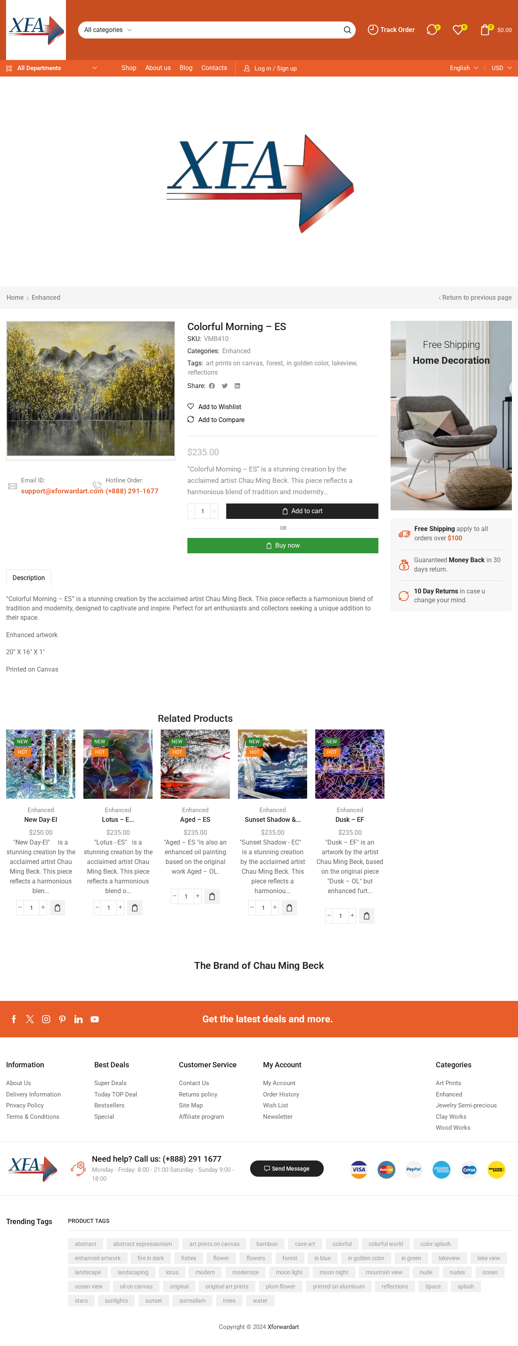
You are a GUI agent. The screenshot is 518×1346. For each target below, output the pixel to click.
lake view (489, 1258)
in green (411, 1258)
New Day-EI (40, 819)
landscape (88, 1272)
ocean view (89, 1286)
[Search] (348, 29)
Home (15, 297)
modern (205, 1272)
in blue (322, 1258)
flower (221, 1258)
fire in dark (151, 1258)
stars (81, 1300)
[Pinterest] (62, 1019)
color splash (435, 1244)
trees (229, 1300)
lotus (172, 1272)
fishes (188, 1258)
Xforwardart (283, 1327)
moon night (334, 1272)
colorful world (386, 1244)
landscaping (133, 1272)
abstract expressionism (142, 1244)
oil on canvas (136, 1286)
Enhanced (46, 297)
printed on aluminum (339, 1286)
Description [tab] (29, 578)
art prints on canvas (234, 363)
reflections (203, 372)
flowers (255, 1258)
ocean (490, 1272)
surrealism (192, 1300)
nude (426, 1272)
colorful (342, 1244)
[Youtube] (95, 1019)
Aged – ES (195, 819)
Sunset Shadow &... (273, 819)
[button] (391, 30)
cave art (305, 1244)
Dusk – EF (349, 819)
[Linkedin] (78, 1019)
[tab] (28, 578)
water (260, 1300)
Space (433, 1286)
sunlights (116, 1300)
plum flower (280, 1286)
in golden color (307, 363)
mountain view (384, 1272)
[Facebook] (14, 1019)
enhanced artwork (98, 1258)
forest (274, 363)
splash (466, 1286)
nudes (457, 1272)
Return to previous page (477, 297)
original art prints (227, 1286)
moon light (289, 1272)
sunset (153, 1300)
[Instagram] (46, 1019)
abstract (85, 1244)
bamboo (267, 1244)
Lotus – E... (118, 819)
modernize (245, 1272)
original (179, 1286)
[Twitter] (30, 1019)
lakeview (344, 363)
